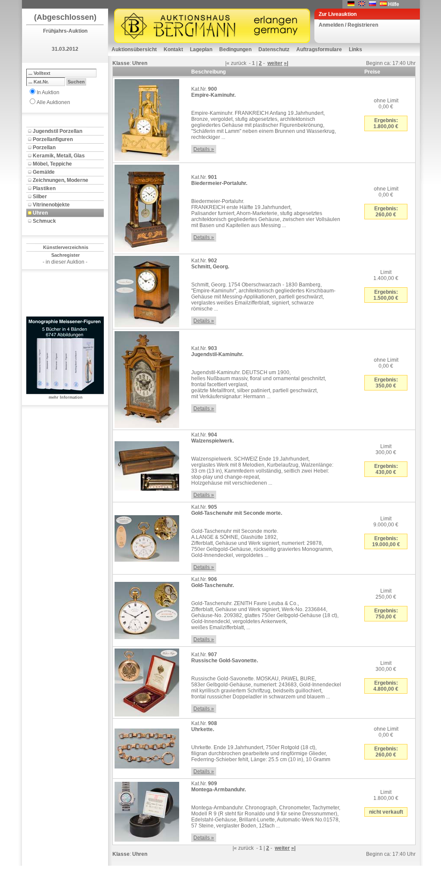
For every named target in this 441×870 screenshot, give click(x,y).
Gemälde (44, 172)
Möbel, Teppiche (52, 164)
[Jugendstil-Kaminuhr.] (147, 378)
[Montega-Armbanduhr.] (147, 810)
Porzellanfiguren (53, 139)
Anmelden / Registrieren (348, 25)
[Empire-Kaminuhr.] (147, 118)
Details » (203, 149)
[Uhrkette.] (147, 747)
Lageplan (201, 49)
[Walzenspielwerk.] (147, 464)
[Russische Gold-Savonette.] (147, 681)
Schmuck (44, 221)
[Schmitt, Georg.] (147, 290)
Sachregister (65, 255)
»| (286, 63)
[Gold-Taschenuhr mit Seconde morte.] (147, 537)
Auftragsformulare (319, 49)
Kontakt (173, 49)
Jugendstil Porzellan (57, 131)
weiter (275, 63)
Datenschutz (273, 49)
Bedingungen (235, 49)
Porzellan (44, 147)
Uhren (40, 213)
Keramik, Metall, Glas (59, 156)
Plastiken (44, 188)
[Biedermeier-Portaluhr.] (147, 207)
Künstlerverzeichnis (65, 247)
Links (355, 49)
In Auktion (48, 92)
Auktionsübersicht (134, 49)
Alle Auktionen (53, 102)
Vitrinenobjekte (51, 205)
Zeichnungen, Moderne (60, 180)
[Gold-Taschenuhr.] (147, 609)
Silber (40, 197)
